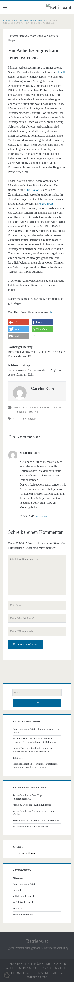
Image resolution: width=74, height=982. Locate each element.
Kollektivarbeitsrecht (23, 902)
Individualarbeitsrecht (32, 407)
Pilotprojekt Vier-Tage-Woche (43, 820)
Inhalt (61, 72)
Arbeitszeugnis (25, 419)
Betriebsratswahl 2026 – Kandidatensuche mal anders (36, 731)
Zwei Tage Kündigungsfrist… (38, 804)
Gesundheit (18, 890)
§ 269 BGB (46, 203)
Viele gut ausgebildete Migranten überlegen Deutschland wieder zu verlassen (35, 765)
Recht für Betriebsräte (31, 20)
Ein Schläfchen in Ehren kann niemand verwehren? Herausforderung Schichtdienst (35, 740)
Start (7, 20)
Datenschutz (50, 972)
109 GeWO (33, 190)
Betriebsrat (37, 941)
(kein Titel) (18, 757)
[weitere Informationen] (34, 337)
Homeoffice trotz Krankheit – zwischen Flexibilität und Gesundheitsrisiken (33, 750)
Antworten (41, 516)
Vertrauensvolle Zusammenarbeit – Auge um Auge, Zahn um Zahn (34, 372)
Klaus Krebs (19, 820)
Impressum (37, 977)
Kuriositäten (19, 908)
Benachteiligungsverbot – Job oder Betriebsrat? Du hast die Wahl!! (36, 354)
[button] (7, 975)
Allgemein (18, 877)
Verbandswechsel (40, 826)
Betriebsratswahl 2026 (24, 884)
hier (51, 312)
